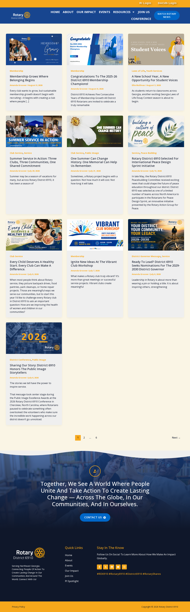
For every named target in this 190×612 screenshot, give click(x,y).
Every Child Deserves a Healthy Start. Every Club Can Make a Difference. (32, 265)
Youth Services (154, 70)
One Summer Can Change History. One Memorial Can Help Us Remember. (94, 162)
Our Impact (86, 12)
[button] (145, 3)
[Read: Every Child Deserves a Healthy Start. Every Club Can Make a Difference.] (34, 234)
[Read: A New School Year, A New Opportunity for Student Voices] (156, 49)
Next (176, 437)
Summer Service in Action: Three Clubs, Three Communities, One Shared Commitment (33, 162)
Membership (16, 70)
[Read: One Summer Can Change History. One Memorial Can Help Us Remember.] (95, 131)
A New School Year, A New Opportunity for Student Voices (155, 78)
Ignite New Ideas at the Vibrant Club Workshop (94, 263)
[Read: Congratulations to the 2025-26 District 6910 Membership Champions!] (95, 49)
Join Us (144, 12)
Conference (141, 19)
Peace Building (149, 153)
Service (28, 153)
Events (104, 12)
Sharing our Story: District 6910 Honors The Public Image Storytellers (32, 369)
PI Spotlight (72, 581)
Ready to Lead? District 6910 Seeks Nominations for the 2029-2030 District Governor (156, 265)
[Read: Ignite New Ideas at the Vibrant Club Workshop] (95, 234)
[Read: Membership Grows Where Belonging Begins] (34, 49)
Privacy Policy (18, 606)
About (68, 12)
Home (55, 12)
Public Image (92, 153)
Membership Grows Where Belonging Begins (29, 78)
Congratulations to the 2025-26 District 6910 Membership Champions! (94, 80)
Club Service (16, 153)
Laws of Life (138, 70)
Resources (121, 12)
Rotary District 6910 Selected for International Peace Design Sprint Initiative (155, 162)
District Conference (20, 359)
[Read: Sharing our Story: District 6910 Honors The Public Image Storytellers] (34, 338)
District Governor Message (146, 256)
